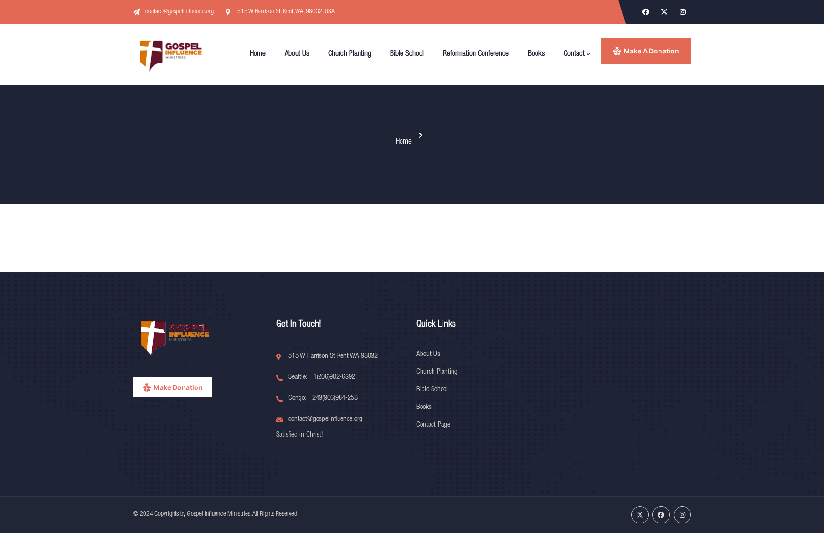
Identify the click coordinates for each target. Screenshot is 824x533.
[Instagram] (683, 12)
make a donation (651, 51)
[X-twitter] (664, 12)
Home (404, 142)
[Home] (171, 54)
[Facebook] (645, 12)
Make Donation (178, 387)
